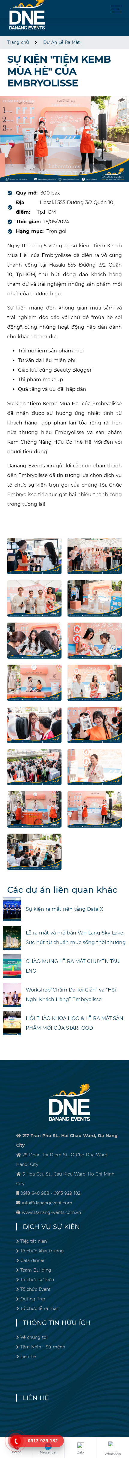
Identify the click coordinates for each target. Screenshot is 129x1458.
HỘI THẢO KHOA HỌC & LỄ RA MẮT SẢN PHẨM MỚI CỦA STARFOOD (74, 1023)
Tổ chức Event (35, 1289)
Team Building (35, 1270)
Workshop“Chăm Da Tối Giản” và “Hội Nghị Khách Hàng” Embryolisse (71, 994)
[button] (116, 9)
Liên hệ (28, 1356)
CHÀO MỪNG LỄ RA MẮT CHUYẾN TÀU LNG (73, 966)
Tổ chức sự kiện (37, 1279)
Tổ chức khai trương (42, 1251)
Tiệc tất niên (33, 1241)
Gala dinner (32, 1260)
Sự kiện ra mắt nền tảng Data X (64, 909)
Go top (123, 1433)
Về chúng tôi (34, 1337)
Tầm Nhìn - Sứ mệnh (42, 1347)
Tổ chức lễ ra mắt (39, 1308)
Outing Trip (32, 1299)
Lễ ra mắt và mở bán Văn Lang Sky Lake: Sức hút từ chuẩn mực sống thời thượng (76, 937)
